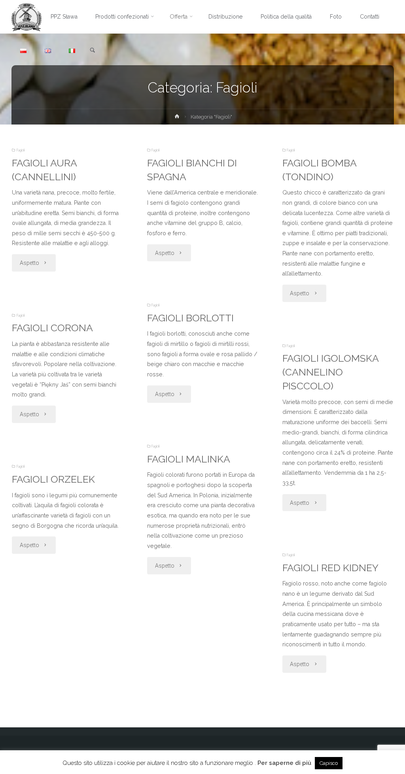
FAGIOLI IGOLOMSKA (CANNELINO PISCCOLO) (330, 372)
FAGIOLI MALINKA (188, 459)
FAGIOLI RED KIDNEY (330, 568)
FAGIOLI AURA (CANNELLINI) (44, 170)
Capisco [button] (329, 763)
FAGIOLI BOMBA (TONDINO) (319, 170)
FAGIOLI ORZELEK (53, 479)
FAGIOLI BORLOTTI (190, 318)
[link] (92, 51)
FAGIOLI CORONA (52, 328)
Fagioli (20, 150)
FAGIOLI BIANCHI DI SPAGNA (192, 170)
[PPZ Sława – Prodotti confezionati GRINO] (26, 16)
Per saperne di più (284, 762)
